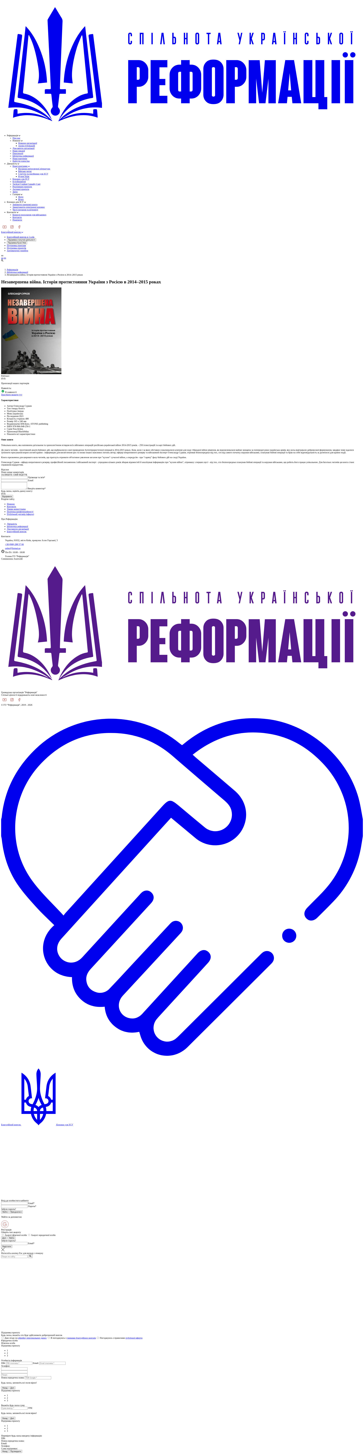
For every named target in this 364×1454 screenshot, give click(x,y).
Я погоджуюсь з (73, 1338)
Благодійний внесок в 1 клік (20, 237)
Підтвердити (15, 1451)
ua (2, 258)
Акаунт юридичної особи (43, 1235)
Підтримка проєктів (16, 248)
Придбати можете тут (11, 394)
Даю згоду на (26, 1338)
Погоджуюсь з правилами (121, 1338)
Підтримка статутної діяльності (21, 240)
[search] (30, 1256)
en (5, 258)
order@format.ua (12, 548)
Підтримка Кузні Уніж (17, 243)
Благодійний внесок (11, 232)
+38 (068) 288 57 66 (14, 544)
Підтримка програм (16, 245)
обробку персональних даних (32, 1338)
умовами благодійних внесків (81, 1338)
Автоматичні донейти (17, 250)
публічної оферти (134, 1338)
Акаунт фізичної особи (16, 1235)
